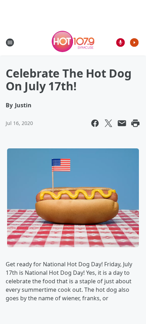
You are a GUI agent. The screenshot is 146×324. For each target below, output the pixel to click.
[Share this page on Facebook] (95, 123)
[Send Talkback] (120, 42)
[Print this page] (135, 123)
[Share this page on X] (108, 123)
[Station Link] (73, 42)
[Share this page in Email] (122, 123)
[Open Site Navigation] (10, 42)
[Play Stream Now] (134, 42)
